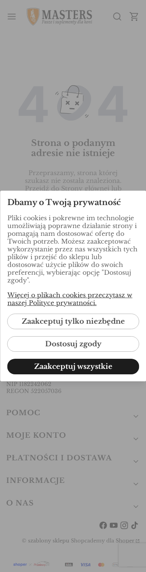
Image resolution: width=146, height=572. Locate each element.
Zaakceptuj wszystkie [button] (73, 366)
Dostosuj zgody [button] (73, 344)
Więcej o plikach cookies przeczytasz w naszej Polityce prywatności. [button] (69, 299)
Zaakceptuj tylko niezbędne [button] (73, 321)
